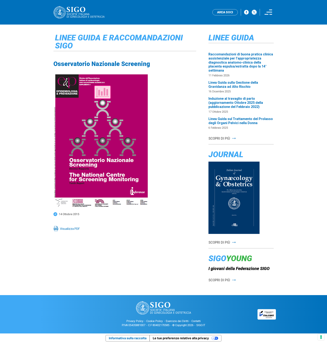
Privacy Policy (134, 321)
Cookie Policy (154, 321)
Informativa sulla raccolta (127, 338)
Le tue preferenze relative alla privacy (181, 338)
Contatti (196, 321)
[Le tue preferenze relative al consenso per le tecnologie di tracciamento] (321, 337)
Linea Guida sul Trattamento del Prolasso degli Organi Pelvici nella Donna (240, 121)
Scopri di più (219, 138)
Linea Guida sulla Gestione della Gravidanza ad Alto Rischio (233, 85)
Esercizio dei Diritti (177, 321)
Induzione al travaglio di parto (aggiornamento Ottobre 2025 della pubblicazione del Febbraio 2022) (235, 103)
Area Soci (225, 12)
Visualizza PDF (70, 228)
